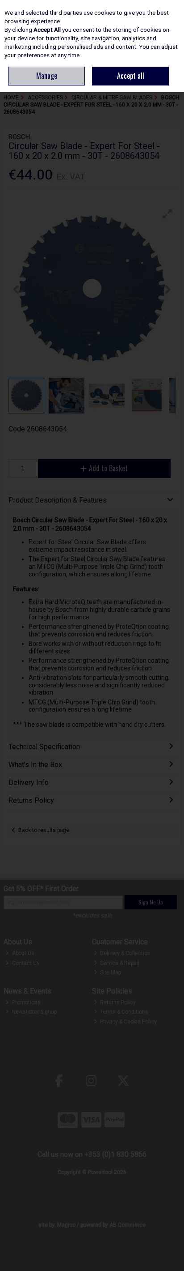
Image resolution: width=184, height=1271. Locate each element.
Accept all (130, 75)
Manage (46, 75)
